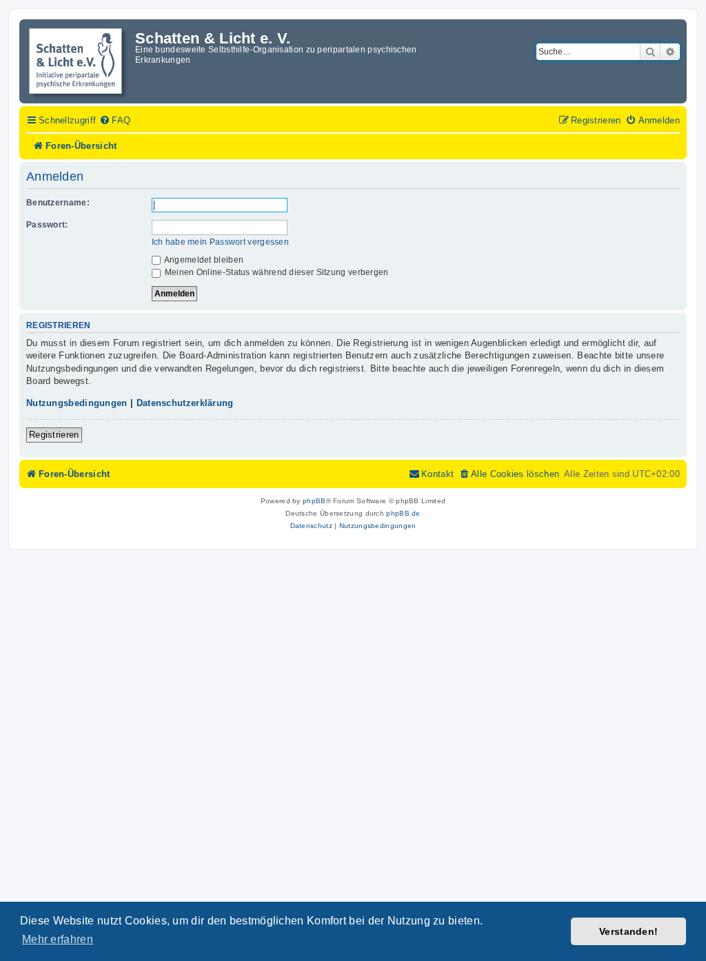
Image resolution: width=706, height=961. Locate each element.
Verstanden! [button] (628, 931)
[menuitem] (114, 121)
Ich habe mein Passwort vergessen (221, 242)
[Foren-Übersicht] (79, 61)
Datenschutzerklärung (185, 403)
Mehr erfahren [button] (57, 939)
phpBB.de (403, 513)
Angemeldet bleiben (203, 260)
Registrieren (54, 434)
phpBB (314, 501)
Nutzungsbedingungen (77, 403)
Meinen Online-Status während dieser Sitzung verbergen (276, 272)
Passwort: (47, 225)
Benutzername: (58, 203)
